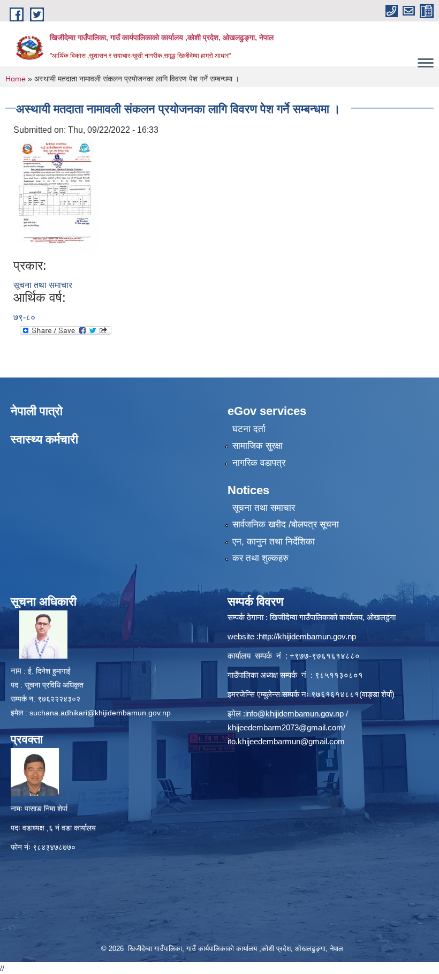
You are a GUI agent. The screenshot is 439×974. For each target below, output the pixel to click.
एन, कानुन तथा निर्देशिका (273, 542)
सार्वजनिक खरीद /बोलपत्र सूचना (285, 524)
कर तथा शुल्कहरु (260, 558)
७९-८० (24, 317)
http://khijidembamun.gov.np (307, 636)
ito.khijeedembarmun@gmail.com (286, 741)
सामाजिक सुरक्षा (257, 446)
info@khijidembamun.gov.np (294, 713)
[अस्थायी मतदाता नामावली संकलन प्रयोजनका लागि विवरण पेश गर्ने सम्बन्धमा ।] (58, 197)
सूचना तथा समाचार (42, 285)
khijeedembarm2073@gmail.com (285, 727)
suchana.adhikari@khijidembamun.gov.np (100, 712)
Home (15, 78)
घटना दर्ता (249, 429)
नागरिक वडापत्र (258, 463)
